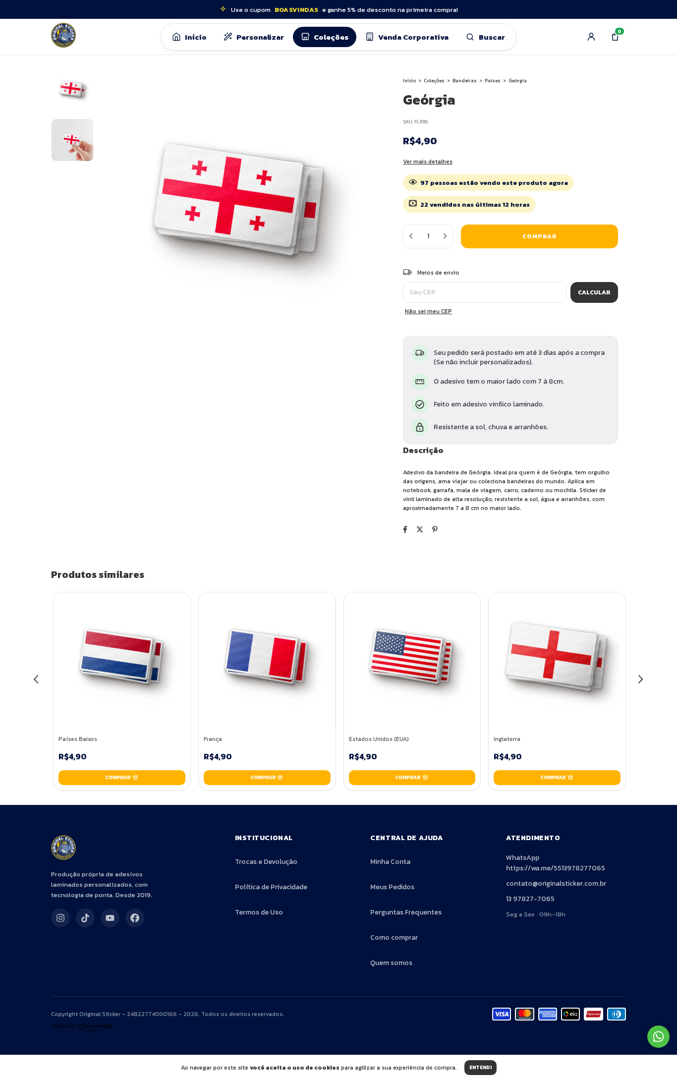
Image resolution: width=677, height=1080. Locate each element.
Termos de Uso (259, 912)
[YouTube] (110, 918)
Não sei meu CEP (428, 311)
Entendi (480, 1067)
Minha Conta (390, 861)
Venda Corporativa (413, 37)
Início (196, 37)
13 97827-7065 (530, 899)
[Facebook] (134, 918)
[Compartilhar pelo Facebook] (405, 529)
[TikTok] (85, 918)
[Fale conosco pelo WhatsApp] (658, 1036)
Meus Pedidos (392, 887)
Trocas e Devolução (266, 861)
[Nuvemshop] (82, 1030)
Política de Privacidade (271, 887)
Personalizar (260, 37)
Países (493, 80)
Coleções (331, 37)
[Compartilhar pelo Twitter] (419, 529)
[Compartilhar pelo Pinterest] (435, 529)
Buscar (492, 37)
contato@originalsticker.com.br (556, 883)
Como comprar (394, 937)
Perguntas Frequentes (406, 912)
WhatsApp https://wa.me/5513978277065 (555, 863)
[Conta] (591, 37)
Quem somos (391, 963)
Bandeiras (464, 80)
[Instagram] (60, 918)
